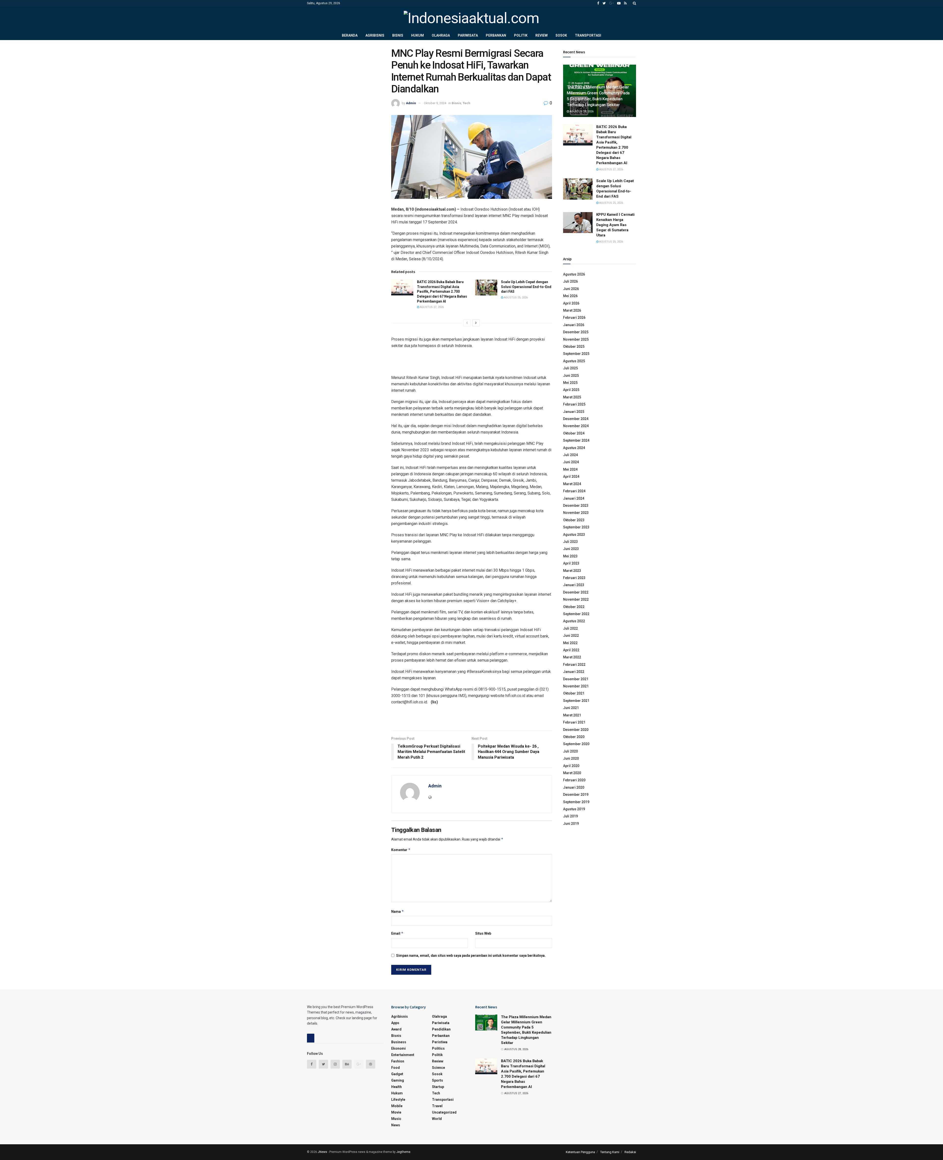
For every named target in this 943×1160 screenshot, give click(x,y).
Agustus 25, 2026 (515, 297)
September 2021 (576, 701)
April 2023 (571, 563)
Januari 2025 (573, 412)
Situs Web (483, 933)
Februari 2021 (574, 722)
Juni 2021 (571, 708)
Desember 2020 (575, 730)
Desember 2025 (575, 332)
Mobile (396, 1106)
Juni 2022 (571, 636)
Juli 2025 (570, 368)
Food (395, 1068)
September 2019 (576, 802)
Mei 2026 (570, 296)
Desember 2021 (575, 679)
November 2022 (576, 599)
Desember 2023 (575, 506)
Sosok (561, 35)
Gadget (397, 1074)
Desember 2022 (575, 592)
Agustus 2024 (574, 448)
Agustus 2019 (574, 809)
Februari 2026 (574, 317)
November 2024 (576, 426)
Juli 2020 (570, 751)
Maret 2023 (572, 571)
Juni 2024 (571, 462)
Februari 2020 (574, 780)
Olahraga (441, 35)
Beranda (350, 35)
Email (397, 933)
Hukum (417, 35)
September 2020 (576, 744)
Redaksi (630, 1152)
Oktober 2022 (573, 607)
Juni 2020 (571, 758)
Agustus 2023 (574, 534)
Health (396, 1087)
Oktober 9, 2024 (435, 103)
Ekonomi (398, 1048)
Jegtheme (403, 1152)
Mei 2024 (570, 469)
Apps (395, 1023)
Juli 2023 (570, 542)
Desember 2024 (575, 419)
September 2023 (576, 527)
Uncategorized (444, 1112)
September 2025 (576, 354)
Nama (397, 911)
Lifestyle (398, 1100)
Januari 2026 (573, 325)
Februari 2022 (574, 665)
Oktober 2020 (573, 737)
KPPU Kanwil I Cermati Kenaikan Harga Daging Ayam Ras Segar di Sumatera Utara (615, 224)
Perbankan (496, 35)
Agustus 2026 (574, 274)
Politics (438, 1048)
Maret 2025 (572, 397)
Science (438, 1068)
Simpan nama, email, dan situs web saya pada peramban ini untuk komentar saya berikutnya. (471, 955)
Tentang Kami (609, 1152)
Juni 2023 (571, 549)
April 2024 (571, 476)
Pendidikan (441, 1029)
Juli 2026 (570, 281)
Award (396, 1029)
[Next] (476, 322)
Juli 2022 (570, 628)
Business (398, 1042)
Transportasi (588, 35)
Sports (437, 1080)
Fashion (397, 1061)
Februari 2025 (574, 404)
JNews (322, 1152)
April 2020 (571, 766)
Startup (438, 1087)
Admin (411, 103)
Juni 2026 (571, 289)
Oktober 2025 (573, 346)
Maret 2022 (572, 657)
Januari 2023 (573, 585)
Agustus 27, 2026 (431, 307)
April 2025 (571, 390)
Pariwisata (468, 35)
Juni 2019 (571, 824)
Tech (466, 103)
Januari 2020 (573, 787)
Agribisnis (374, 35)
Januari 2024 (573, 498)
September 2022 (576, 614)
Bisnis (397, 35)
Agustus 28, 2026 (581, 111)
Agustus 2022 (574, 621)
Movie (396, 1112)
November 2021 (576, 686)
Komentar (401, 849)
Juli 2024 (570, 455)
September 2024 (576, 440)
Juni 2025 (571, 375)
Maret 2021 (572, 715)
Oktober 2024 (573, 433)
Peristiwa (439, 1042)
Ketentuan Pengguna (580, 1152)
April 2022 (571, 650)
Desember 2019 (575, 795)
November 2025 (576, 339)
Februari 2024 (574, 491)
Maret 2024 (572, 484)
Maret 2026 (572, 310)
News (395, 1125)
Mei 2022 (570, 643)
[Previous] (467, 322)
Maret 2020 (572, 773)
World (437, 1119)
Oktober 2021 (573, 693)
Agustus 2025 (574, 361)
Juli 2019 (570, 816)
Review (541, 35)
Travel (437, 1106)
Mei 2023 (570, 556)
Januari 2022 (573, 672)
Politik (520, 35)
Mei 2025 (570, 383)
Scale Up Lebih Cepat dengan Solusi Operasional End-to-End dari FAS (526, 286)
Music (396, 1119)
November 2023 (576, 513)
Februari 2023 (574, 578)
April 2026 (571, 303)
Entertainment (402, 1055)
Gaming (397, 1080)
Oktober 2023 (573, 520)
